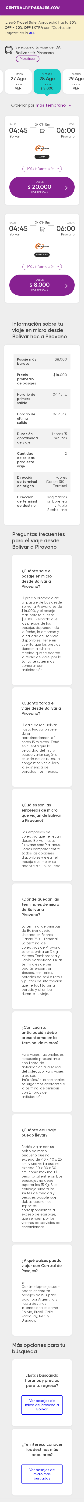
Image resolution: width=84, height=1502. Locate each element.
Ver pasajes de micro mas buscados (42, 1474)
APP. (32, 33)
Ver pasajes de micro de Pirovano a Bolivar (42, 1405)
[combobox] (53, 105)
